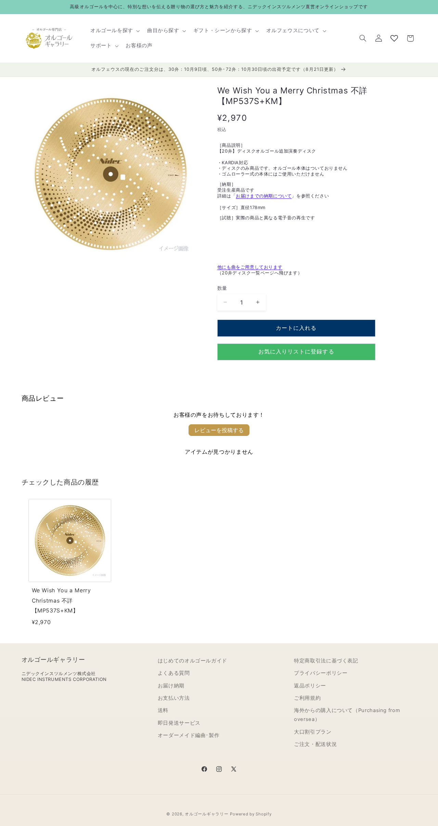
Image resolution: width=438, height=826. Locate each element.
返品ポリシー (310, 686)
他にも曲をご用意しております (249, 267)
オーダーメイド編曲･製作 (189, 735)
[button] (114, 30)
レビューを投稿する (219, 430)
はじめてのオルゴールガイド (192, 661)
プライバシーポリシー (320, 673)
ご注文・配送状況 (315, 744)
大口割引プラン (312, 732)
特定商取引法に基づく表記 (326, 661)
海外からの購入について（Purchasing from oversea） (347, 714)
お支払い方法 (174, 698)
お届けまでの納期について (264, 195)
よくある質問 (174, 673)
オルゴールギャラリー (206, 814)
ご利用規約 (307, 698)
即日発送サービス (179, 723)
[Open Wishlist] (394, 38)
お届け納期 (171, 686)
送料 (163, 710)
